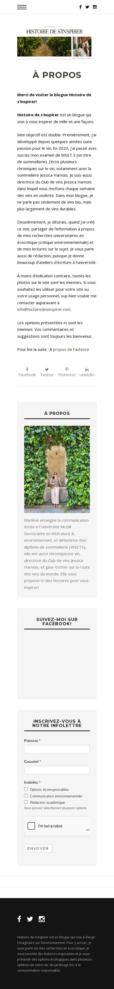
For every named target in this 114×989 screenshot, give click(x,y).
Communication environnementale (55, 796)
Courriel (32, 761)
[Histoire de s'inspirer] (57, 42)
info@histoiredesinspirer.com (44, 309)
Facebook (27, 374)
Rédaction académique (47, 802)
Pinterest (67, 374)
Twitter (47, 374)
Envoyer (38, 848)
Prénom (32, 741)
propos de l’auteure (70, 349)
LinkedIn (86, 374)
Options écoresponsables (49, 790)
